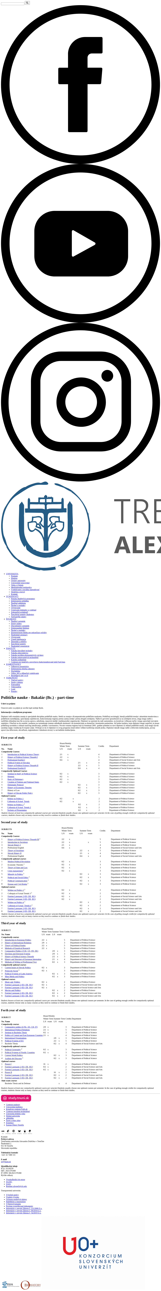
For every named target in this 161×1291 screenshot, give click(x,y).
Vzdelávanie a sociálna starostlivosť (25, 590)
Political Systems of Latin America (18, 974)
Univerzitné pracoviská (20, 583)
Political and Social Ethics (18, 877)
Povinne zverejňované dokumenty (19, 1206)
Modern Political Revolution (19, 861)
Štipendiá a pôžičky (19, 642)
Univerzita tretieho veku (15, 1114)
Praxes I (8, 1064)
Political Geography (13, 1050)
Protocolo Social (11, 971)
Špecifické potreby (18, 644)
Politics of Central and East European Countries (24, 1035)
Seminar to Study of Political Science (22, 774)
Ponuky (14, 691)
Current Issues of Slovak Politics (18, 968)
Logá (13, 689)
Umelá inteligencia (18, 639)
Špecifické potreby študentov (22, 614)
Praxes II (8, 1072)
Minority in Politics (15, 874)
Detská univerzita (13, 1116)
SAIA (8, 1184)
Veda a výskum (17, 585)
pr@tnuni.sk (6, 1162)
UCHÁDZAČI (12, 596)
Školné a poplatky (18, 605)
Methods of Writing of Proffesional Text (21, 962)
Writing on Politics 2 (15, 805)
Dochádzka (15, 671)
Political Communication (17, 881)
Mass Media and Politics (14, 976)
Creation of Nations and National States (23, 782)
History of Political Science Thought (19, 956)
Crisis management (15, 871)
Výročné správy (12, 1195)
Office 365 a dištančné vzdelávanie (25, 673)
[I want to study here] (16, 1101)
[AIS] (3, 1134)
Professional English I (16, 760)
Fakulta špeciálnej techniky (22, 651)
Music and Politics (12, 982)
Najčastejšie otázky (18, 617)
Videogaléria (16, 687)
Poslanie (14, 576)
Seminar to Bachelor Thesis (16, 1032)
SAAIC (9, 1182)
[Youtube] (80, 322)
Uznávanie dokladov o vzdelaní (23, 610)
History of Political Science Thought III (23, 839)
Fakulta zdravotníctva (19, 653)
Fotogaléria (15, 685)
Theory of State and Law (18, 868)
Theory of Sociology (16, 850)
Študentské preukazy (19, 635)
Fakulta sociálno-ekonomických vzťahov (27, 655)
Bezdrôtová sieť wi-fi (19, 675)
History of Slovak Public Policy (20, 793)
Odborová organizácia (20, 666)
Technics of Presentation (17, 810)
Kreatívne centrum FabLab (16, 1109)
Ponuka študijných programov (23, 599)
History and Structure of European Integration (23, 959)
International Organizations (15, 1038)
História (14, 578)
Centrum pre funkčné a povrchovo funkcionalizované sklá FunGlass (38, 662)
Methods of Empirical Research (17, 948)
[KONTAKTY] (19, 1134)
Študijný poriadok (18, 621)
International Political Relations (17, 1030)
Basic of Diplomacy (15, 779)
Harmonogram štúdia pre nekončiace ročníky (29, 632)
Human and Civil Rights (17, 884)
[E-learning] (8, 1134)
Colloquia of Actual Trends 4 (19, 906)
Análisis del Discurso (13, 1058)
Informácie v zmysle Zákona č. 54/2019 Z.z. (23, 1213)
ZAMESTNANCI (13, 664)
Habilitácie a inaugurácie (16, 1202)
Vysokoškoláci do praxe (15, 1179)
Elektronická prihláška (20, 601)
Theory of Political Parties (15, 945)
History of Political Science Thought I (23, 757)
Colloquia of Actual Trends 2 (19, 807)
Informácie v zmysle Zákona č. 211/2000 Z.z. (24, 1208)
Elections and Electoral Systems (17, 954)
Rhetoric (11, 776)
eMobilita (10, 1118)
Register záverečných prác (16, 1186)
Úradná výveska (12, 1197)
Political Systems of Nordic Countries (20, 1052)
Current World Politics (14, 1055)
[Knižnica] (29, 1134)
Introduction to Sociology (18, 842)
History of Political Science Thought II (23, 765)
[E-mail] (13, 1134)
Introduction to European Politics (18, 940)
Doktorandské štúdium (20, 628)
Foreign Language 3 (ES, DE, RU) (22, 899)
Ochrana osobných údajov (16, 1199)
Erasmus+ (10, 1123)
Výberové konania (13, 1204)
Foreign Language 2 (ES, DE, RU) (22, 896)
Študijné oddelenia (18, 603)
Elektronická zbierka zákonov (23, 669)
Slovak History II (14, 853)
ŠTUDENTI (11, 619)
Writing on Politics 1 (15, 799)
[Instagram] (80, 481)
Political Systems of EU (14, 1041)
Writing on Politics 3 (16, 890)
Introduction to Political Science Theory (23, 754)
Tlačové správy (17, 680)
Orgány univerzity (18, 580)
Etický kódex (16, 623)
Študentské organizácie (20, 646)
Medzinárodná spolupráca (21, 587)
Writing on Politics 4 (16, 902)
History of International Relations (18, 943)
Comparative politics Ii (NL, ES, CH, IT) (21, 1027)
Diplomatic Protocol (16, 785)
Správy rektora (17, 682)
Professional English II (17, 768)
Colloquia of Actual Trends (18, 801)
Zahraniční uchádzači (19, 612)
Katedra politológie (18, 660)
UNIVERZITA (12, 574)
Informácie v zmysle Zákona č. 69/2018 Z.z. (23, 1211)
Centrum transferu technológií (18, 1111)
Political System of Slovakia (19, 763)
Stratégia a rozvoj (18, 592)
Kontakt (14, 594)
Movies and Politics (13, 990)
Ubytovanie (15, 608)
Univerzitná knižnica (14, 1107)
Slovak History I (14, 845)
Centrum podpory (13, 1105)
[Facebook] (80, 163)
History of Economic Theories (20, 788)
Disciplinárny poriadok (20, 626)
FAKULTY (10, 648)
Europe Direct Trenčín (15, 1125)
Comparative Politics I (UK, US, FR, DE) (21, 951)
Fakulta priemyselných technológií (24, 657)
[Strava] (25, 1134)
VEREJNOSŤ (12, 678)
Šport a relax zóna (13, 1120)
